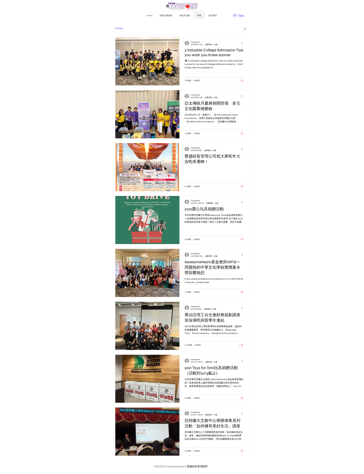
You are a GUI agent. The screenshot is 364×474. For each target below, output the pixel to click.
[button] (245, 28)
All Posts (119, 28)
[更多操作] (243, 43)
